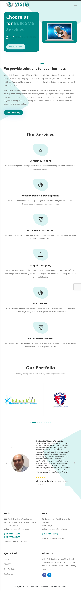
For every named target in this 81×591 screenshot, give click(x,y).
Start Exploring (15, 47)
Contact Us (8, 574)
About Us (7, 564)
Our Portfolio (9, 569)
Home (6, 559)
